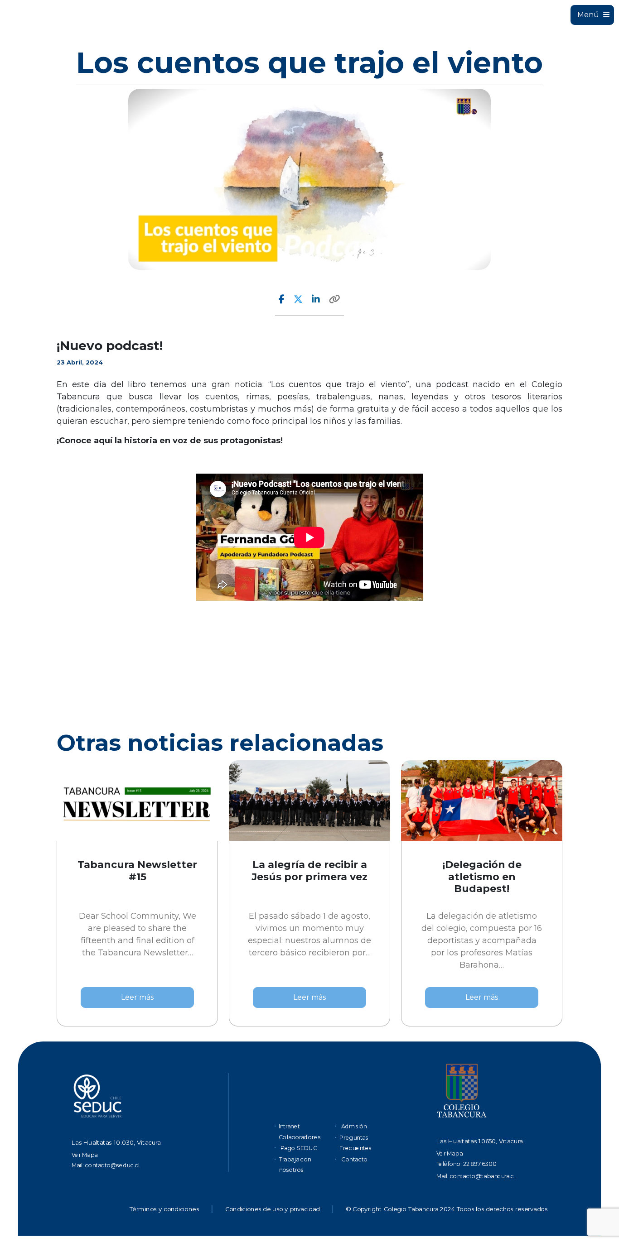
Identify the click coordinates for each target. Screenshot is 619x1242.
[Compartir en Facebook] (282, 299)
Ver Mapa (85, 1154)
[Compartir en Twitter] (298, 299)
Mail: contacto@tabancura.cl (476, 1175)
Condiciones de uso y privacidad (272, 1209)
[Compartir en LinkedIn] (316, 299)
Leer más (137, 997)
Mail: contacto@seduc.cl (106, 1165)
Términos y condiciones (164, 1209)
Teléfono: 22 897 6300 (466, 1163)
